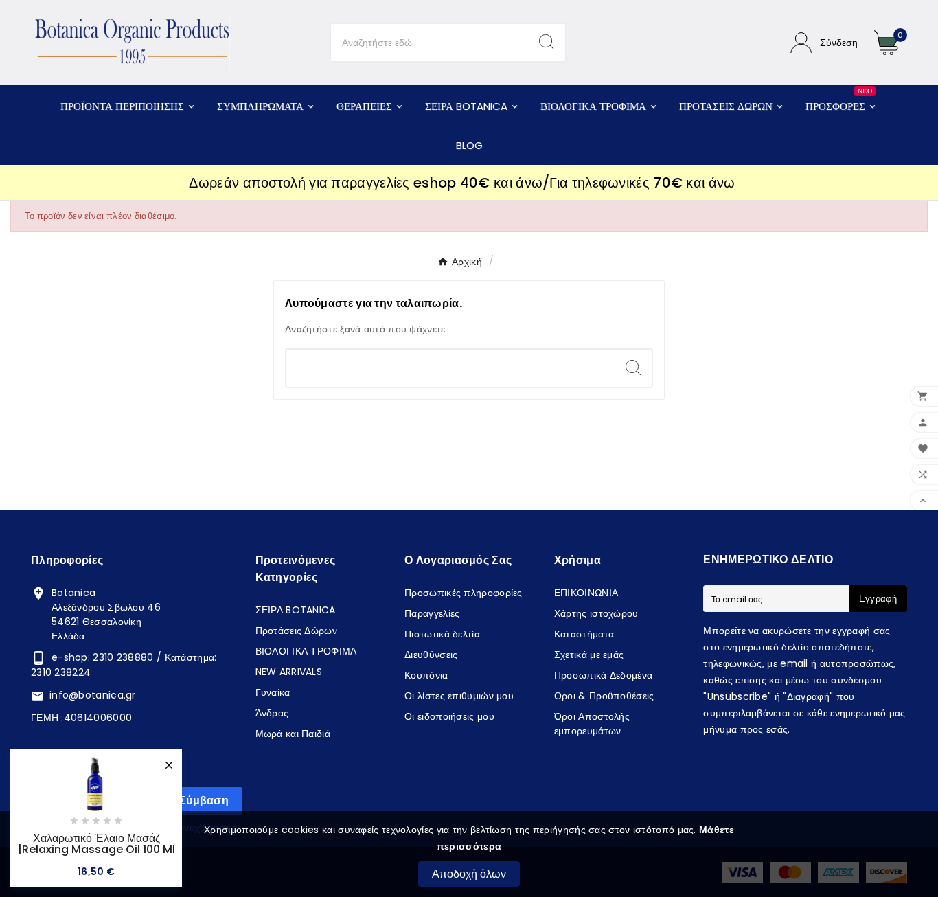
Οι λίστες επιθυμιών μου (459, 696)
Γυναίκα (272, 692)
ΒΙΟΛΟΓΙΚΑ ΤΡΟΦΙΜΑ (306, 651)
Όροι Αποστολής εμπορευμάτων (592, 723)
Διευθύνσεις (430, 654)
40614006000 (98, 718)
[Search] (546, 41)
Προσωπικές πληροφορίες (463, 593)
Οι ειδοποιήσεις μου (449, 716)
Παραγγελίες (431, 613)
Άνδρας (272, 713)
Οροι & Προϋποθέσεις (604, 696)
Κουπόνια (426, 675)
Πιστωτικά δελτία (442, 634)
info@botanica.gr (92, 695)
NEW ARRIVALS (289, 672)
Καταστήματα (584, 634)
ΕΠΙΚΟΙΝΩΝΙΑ (586, 593)
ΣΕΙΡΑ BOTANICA (295, 610)
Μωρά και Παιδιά (293, 733)
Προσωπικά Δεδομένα (603, 675)
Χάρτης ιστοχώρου (596, 613)
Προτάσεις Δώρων (296, 630)
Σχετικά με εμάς (589, 654)
